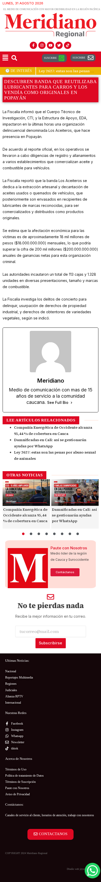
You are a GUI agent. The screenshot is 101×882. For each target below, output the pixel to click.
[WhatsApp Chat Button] (92, 870)
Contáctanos (65, 572)
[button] (5, 58)
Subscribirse (50, 643)
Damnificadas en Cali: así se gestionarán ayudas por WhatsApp (74, 515)
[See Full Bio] (71, 402)
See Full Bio (57, 402)
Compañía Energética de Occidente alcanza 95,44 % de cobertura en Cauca (25, 515)
